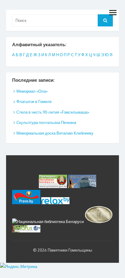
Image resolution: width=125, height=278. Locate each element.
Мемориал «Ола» (32, 91)
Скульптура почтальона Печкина (46, 122)
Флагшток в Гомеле (34, 101)
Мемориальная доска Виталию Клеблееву (54, 133)
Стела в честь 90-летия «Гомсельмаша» (52, 112)
